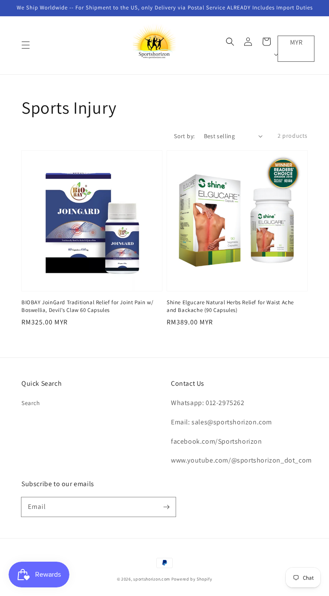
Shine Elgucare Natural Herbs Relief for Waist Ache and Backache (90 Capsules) (230, 306)
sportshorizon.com (151, 579)
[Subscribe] (166, 506)
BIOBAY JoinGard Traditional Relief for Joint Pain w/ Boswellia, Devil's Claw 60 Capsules (87, 306)
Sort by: (184, 136)
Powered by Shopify (191, 579)
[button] (25, 45)
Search (30, 403)
